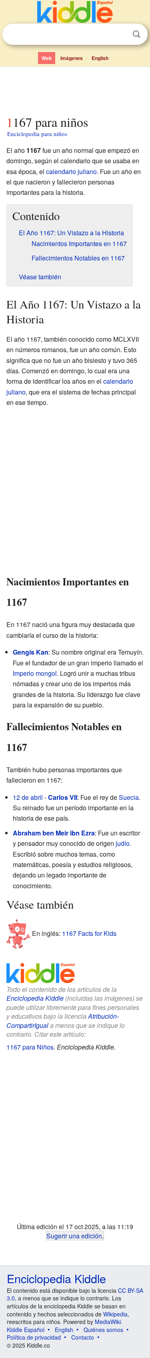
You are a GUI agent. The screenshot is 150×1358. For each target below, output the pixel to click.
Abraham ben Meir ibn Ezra (54, 832)
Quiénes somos (103, 1330)
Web (47, 58)
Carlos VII (62, 797)
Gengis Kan (30, 652)
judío (123, 843)
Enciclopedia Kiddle (35, 998)
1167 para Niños (30, 1047)
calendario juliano (71, 171)
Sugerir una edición (74, 1235)
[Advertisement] (75, 89)
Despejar (120, 34)
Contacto (82, 1337)
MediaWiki (108, 1322)
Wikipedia (115, 1314)
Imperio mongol (35, 673)
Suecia (129, 797)
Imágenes (71, 58)
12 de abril (28, 797)
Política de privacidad (34, 1337)
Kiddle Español (25, 1330)
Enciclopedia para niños (37, 134)
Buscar (136, 34)
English (100, 58)
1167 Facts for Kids (89, 932)
